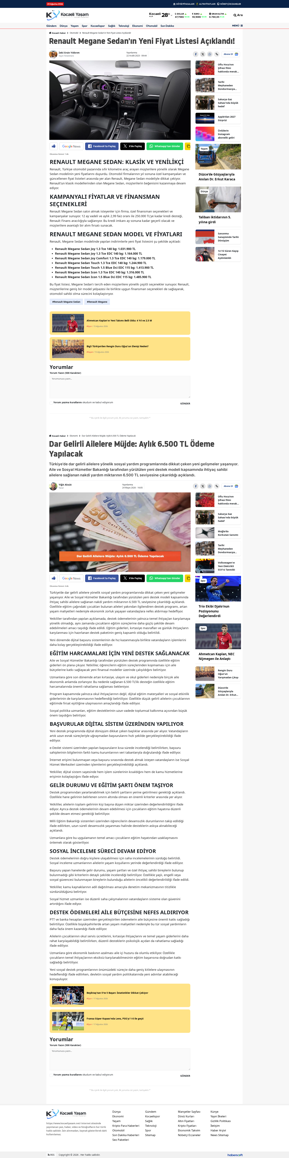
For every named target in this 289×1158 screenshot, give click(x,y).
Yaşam (75, 25)
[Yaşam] (218, 156)
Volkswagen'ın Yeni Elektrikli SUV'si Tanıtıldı (226, 566)
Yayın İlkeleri (218, 1116)
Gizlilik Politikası (221, 1121)
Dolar (180, 14)
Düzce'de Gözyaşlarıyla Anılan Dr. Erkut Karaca (227, 691)
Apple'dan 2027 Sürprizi (226, 118)
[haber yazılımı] (235, 1154)
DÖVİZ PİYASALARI (185, 4)
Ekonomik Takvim (189, 1130)
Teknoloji (123, 25)
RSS (52, 1154)
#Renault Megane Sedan (66, 301)
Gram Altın (218, 14)
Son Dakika (167, 25)
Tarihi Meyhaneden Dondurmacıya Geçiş (226, 85)
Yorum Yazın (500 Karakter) (65, 372)
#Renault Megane (97, 301)
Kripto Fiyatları (187, 1126)
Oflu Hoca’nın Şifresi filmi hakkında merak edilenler (227, 68)
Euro (197, 14)
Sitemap (150, 1135)
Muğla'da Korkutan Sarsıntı (228, 533)
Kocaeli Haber (59, 33)
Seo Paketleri (120, 1140)
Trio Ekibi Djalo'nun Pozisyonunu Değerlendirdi (214, 611)
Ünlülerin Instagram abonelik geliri (226, 134)
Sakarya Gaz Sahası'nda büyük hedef (228, 103)
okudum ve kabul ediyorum (83, 402)
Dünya (63, 25)
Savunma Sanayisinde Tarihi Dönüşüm (228, 237)
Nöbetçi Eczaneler (189, 1135)
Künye (214, 1111)
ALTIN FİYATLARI (207, 4)
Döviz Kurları (186, 1116)
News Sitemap (220, 1135)
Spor (84, 25)
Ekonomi (137, 25)
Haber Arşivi (218, 1130)
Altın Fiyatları (186, 1121)
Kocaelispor (98, 25)
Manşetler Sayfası (189, 1111)
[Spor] (218, 588)
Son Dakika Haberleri (125, 1135)
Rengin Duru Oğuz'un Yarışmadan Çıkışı (228, 674)
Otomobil (151, 25)
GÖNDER (185, 403)
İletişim (215, 1126)
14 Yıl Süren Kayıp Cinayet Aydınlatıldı (228, 254)
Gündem (51, 25)
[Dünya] (218, 199)
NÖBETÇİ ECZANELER (230, 4)
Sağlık (111, 25)
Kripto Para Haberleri (125, 1126)
